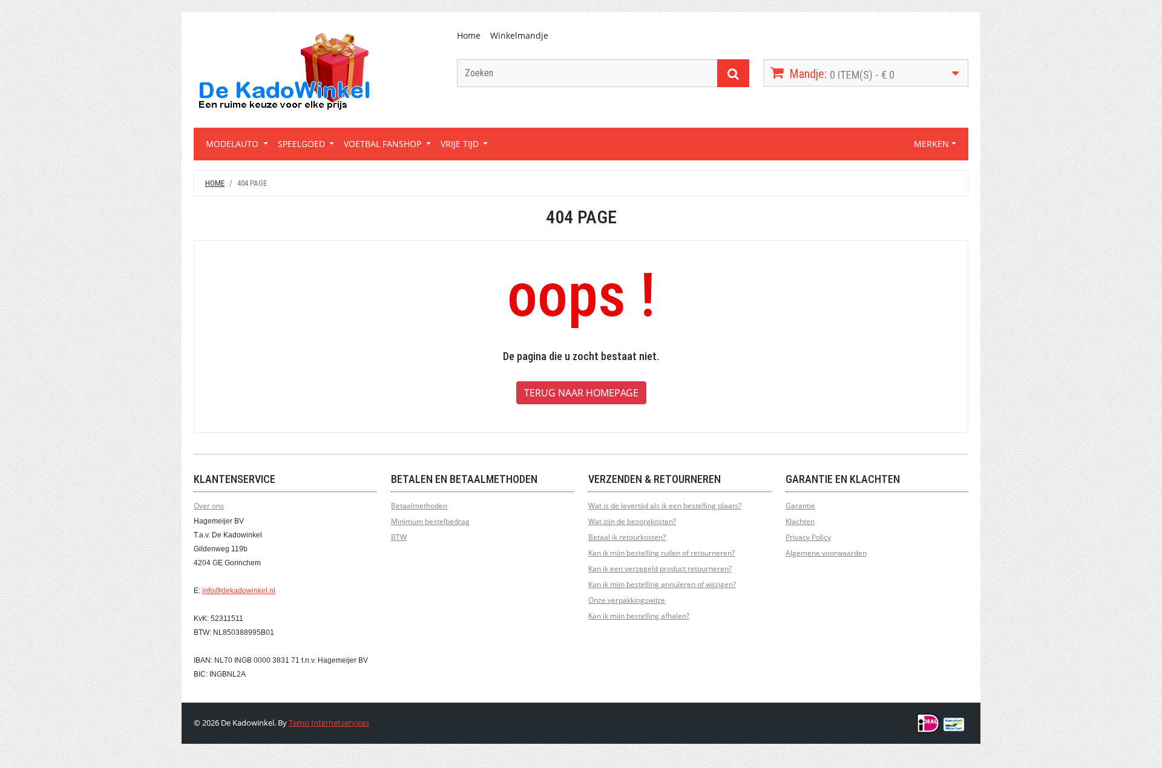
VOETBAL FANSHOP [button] (384, 143)
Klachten (800, 521)
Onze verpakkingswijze (626, 600)
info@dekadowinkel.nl (238, 590)
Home (469, 35)
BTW (399, 537)
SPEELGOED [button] (302, 143)
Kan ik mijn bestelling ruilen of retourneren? (661, 553)
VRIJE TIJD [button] (461, 143)
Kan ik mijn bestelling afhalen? (638, 616)
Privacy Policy (808, 537)
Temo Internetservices (329, 722)
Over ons (209, 506)
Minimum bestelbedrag (430, 521)
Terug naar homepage (581, 392)
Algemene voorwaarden (826, 553)
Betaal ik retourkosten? (627, 537)
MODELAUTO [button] (233, 143)
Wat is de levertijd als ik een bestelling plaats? (664, 506)
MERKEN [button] (931, 143)
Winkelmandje (519, 35)
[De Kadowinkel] (284, 70)
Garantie (800, 506)
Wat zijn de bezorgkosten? (632, 521)
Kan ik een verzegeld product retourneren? (660, 568)
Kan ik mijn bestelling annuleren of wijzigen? (662, 584)
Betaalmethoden (419, 506)
